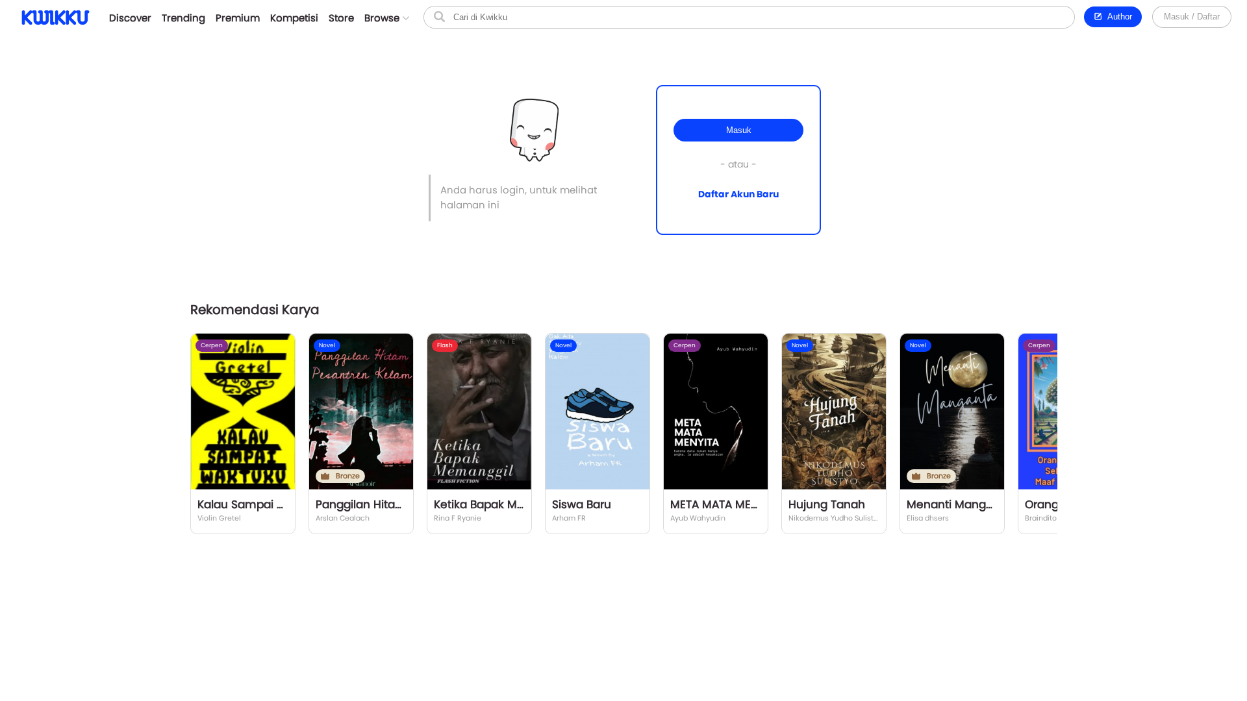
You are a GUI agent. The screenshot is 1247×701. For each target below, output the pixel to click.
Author (1117, 16)
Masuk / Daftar (1192, 16)
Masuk (738, 130)
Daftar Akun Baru (738, 194)
